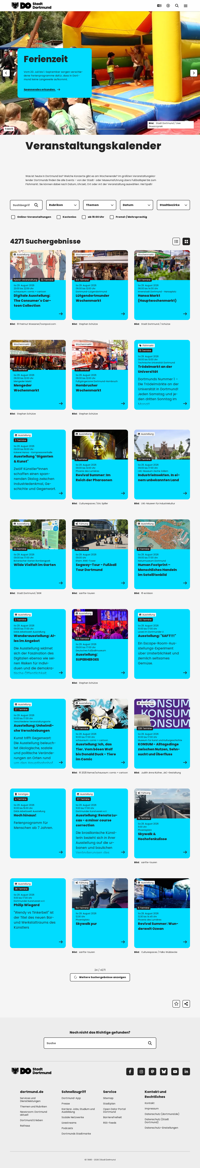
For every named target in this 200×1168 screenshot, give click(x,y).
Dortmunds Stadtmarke (76, 1133)
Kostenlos (69, 217)
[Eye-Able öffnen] (168, 5)
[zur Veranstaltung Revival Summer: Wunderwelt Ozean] (162, 913)
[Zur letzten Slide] (6, 73)
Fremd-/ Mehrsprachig (131, 217)
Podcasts (67, 1128)
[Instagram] (141, 1071)
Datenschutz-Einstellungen (161, 1127)
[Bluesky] (164, 1071)
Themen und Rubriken (33, 1106)
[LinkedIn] (186, 1071)
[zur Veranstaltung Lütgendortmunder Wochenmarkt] (100, 285)
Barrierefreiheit (112, 1117)
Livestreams (69, 1123)
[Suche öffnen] (177, 5)
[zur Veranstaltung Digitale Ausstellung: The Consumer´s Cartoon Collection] (38, 285)
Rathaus (25, 1125)
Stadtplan (109, 1103)
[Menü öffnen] (185, 5)
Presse (66, 1103)
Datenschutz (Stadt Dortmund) (157, 1121)
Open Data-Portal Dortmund (114, 1110)
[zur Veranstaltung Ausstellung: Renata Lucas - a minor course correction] (100, 823)
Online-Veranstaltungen (34, 217)
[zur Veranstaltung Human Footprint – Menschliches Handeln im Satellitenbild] (162, 554)
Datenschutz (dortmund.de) (162, 1114)
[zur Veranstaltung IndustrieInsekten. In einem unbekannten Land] (162, 464)
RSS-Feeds (109, 1123)
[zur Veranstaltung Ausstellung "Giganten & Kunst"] (38, 464)
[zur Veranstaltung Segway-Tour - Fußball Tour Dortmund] (100, 554)
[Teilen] (186, 1004)
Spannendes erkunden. (40, 89)
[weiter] (194, 73)
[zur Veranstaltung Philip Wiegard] (38, 913)
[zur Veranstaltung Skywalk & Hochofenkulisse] (162, 823)
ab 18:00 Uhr (96, 217)
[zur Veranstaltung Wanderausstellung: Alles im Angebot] (38, 644)
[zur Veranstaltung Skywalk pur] (100, 913)
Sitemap (108, 1098)
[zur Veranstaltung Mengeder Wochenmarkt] (38, 375)
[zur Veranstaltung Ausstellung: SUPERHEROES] (100, 644)
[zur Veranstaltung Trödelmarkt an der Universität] (162, 375)
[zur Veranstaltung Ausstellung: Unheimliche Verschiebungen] (38, 734)
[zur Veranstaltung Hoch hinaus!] (38, 823)
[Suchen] (36, 205)
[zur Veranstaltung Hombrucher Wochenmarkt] (100, 375)
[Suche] (150, 1043)
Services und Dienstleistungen (30, 1099)
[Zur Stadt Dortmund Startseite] (31, 5)
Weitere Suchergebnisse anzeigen (102, 977)
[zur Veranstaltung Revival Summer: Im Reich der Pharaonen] (100, 464)
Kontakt (150, 1103)
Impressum (152, 1108)
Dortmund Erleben (31, 1120)
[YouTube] (175, 1071)
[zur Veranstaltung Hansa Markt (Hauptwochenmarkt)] (162, 285)
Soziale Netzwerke (73, 1117)
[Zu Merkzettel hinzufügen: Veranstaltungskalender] (176, 1004)
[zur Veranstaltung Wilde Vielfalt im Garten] (38, 554)
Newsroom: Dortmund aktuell (33, 1113)
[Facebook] (130, 1071)
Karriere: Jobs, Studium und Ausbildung (78, 1110)
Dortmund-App (71, 1098)
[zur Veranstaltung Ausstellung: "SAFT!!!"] (162, 644)
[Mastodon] (152, 1071)
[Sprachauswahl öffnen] (159, 5)
